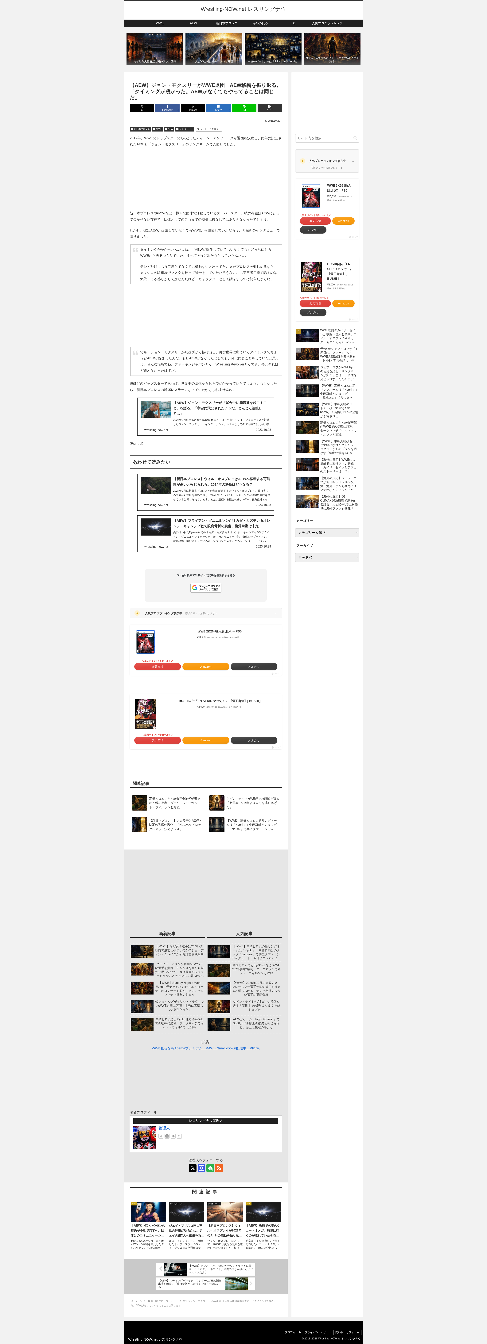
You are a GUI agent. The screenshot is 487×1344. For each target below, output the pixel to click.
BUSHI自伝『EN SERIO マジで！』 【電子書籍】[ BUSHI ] (219, 701)
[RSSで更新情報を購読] (179, 1136)
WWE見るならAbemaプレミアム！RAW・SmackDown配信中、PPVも (206, 1048)
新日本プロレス (142, 129)
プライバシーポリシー (318, 1332)
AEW (170, 129)
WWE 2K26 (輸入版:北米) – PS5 (220, 631)
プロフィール (293, 1332)
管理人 (164, 1128)
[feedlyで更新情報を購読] (173, 1136)
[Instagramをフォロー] (167, 1136)
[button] (270, 108)
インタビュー (186, 129)
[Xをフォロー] (160, 1136)
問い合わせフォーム (347, 1332)
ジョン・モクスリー (210, 129)
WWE (159, 129)
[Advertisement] (206, 178)
